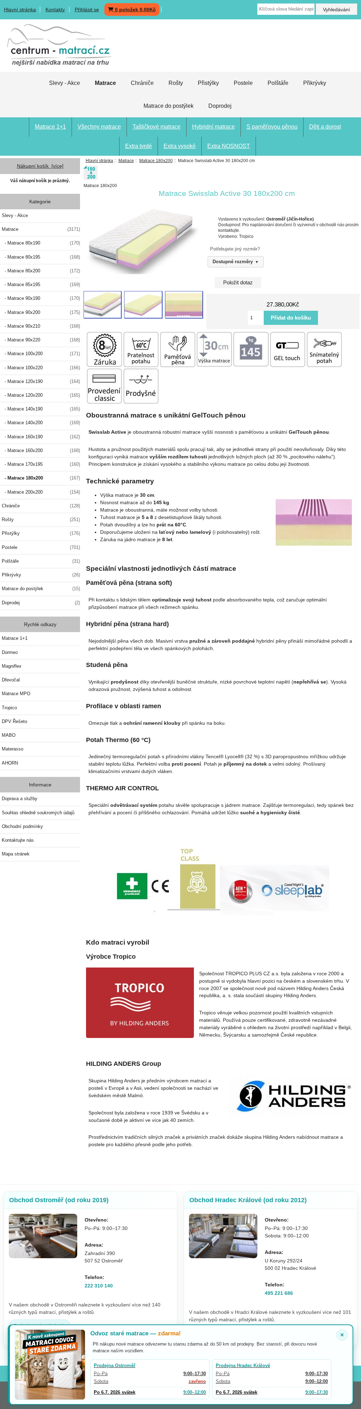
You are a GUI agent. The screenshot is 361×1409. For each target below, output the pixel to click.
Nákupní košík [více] (40, 166)
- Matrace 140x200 (41, 422)
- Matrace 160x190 (41, 436)
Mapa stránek (16, 854)
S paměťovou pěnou (272, 127)
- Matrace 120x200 (41, 395)
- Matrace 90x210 (41, 326)
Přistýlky (208, 83)
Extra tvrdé (138, 146)
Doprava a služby (19, 798)
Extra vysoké (180, 146)
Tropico (9, 707)
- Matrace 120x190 (41, 381)
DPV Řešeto (14, 721)
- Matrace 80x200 (41, 270)
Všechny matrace (99, 127)
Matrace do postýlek (168, 106)
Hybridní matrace (213, 127)
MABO (9, 735)
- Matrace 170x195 (41, 464)
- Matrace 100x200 (41, 353)
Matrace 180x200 (156, 160)
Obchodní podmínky (22, 826)
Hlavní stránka (20, 9)
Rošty (176, 83)
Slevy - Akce (64, 83)
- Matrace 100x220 (41, 367)
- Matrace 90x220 (41, 339)
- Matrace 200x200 (41, 492)
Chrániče (142, 83)
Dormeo (10, 652)
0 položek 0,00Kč (135, 9)
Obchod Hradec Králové (248, 1200)
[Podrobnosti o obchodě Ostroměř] (43, 1236)
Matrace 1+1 (50, 127)
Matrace (126, 160)
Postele (243, 83)
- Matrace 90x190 (41, 298)
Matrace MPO (16, 693)
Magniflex (12, 666)
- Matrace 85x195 (41, 284)
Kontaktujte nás (18, 840)
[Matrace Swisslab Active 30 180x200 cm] (103, 304)
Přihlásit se (87, 9)
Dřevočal (11, 679)
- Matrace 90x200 (41, 312)
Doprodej (220, 106)
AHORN (10, 763)
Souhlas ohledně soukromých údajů (38, 812)
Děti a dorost (325, 127)
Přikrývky (314, 83)
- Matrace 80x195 (41, 257)
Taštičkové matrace (156, 127)
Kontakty (55, 9)
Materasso (12, 749)
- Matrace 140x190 (41, 409)
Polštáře (278, 83)
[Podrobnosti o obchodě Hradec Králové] (223, 1236)
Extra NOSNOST (228, 146)
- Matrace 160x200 (41, 450)
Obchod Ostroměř (59, 1200)
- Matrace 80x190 (41, 243)
